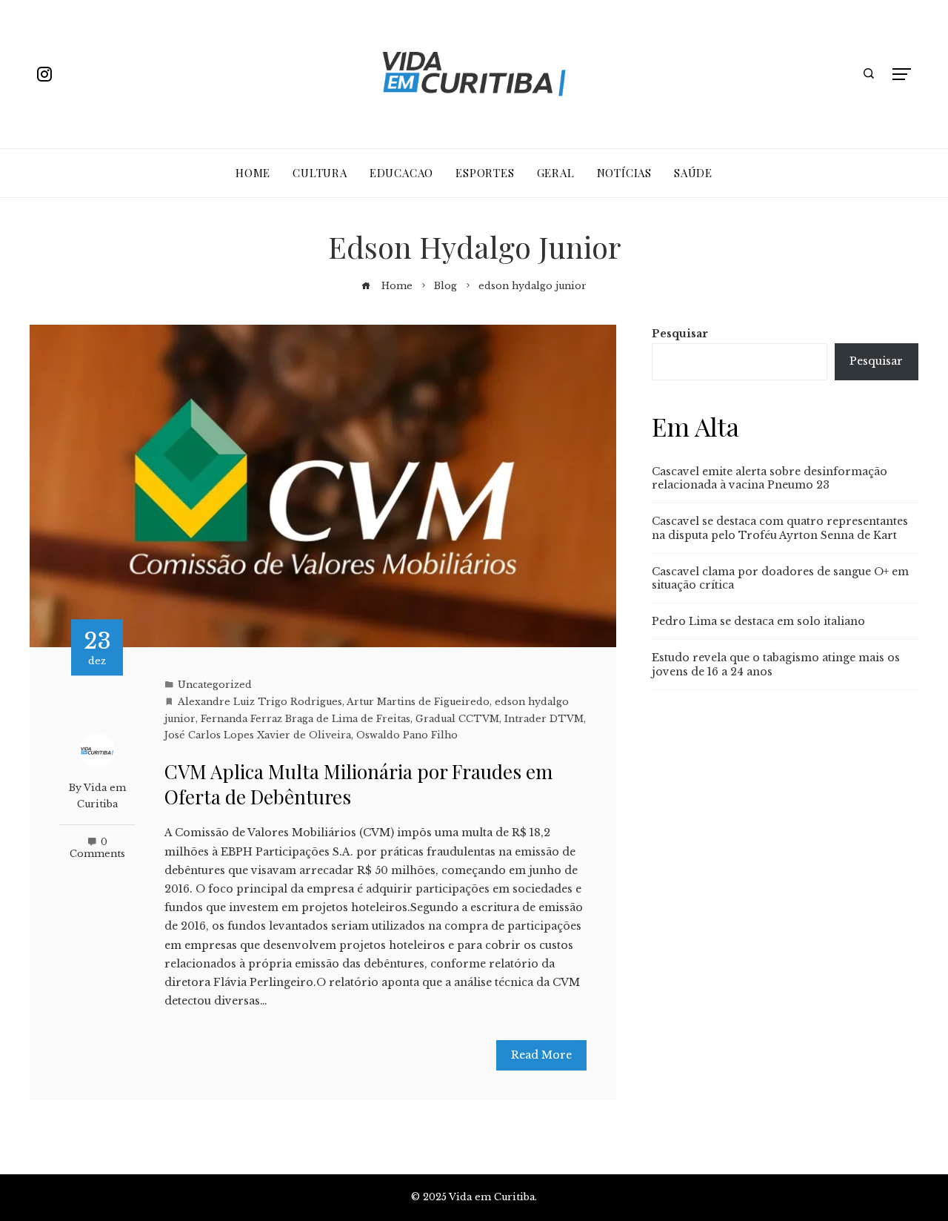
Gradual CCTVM (457, 718)
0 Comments (97, 847)
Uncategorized (215, 684)
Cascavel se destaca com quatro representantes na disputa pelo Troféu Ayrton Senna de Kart (780, 527)
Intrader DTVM (544, 718)
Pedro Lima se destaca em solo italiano (758, 621)
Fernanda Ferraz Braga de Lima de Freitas (305, 718)
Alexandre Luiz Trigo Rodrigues (260, 701)
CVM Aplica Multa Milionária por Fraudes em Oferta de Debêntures (358, 784)
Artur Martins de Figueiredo (418, 701)
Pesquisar (680, 333)
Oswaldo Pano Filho (407, 735)
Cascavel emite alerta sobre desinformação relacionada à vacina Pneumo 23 (769, 478)
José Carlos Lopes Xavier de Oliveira (257, 735)
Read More (541, 1055)
